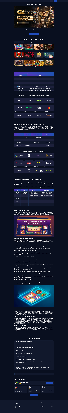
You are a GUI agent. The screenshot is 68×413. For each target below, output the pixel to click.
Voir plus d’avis (34, 395)
